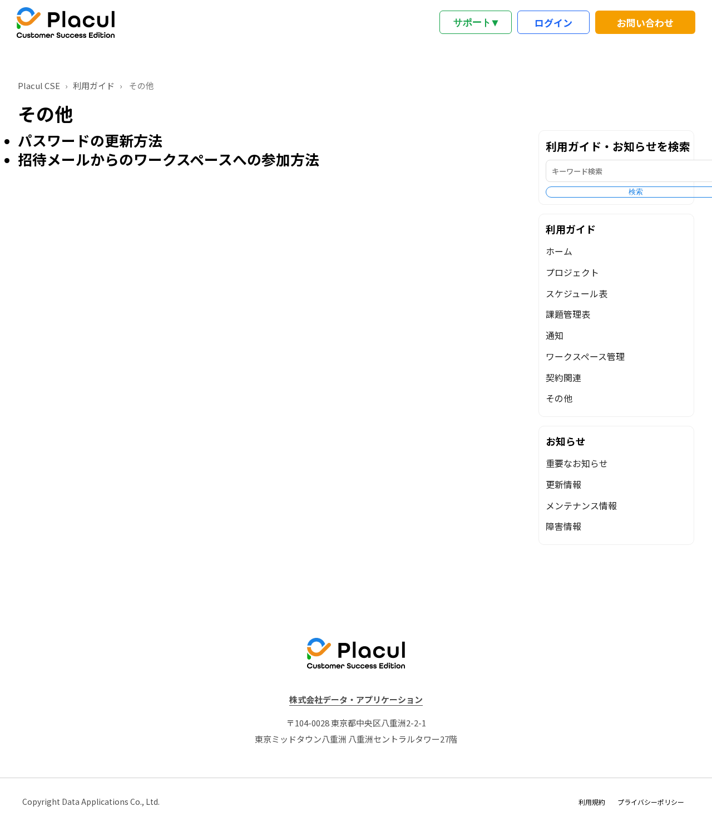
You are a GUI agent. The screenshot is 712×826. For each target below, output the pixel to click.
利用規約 (591, 802)
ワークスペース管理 (585, 356)
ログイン (553, 23)
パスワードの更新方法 (90, 140)
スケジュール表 (576, 293)
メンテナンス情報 (581, 505)
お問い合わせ (645, 23)
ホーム (559, 251)
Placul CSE (39, 85)
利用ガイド (93, 85)
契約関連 (563, 377)
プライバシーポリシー (650, 802)
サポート (475, 22)
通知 (554, 335)
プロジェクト (572, 272)
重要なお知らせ (577, 463)
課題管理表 (568, 314)
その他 (559, 398)
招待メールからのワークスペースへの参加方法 (168, 159)
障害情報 (563, 526)
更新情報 (563, 484)
